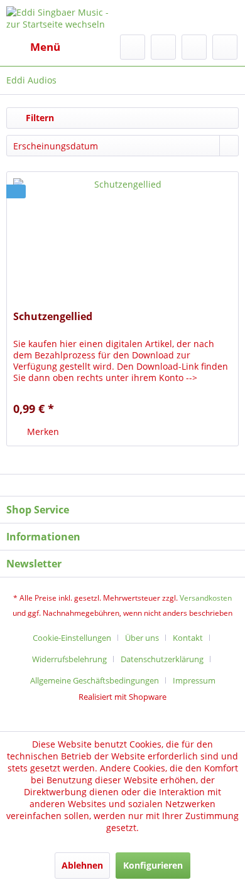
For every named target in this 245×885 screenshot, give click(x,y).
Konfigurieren (153, 865)
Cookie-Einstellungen (72, 637)
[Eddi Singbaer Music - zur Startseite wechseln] (64, 17)
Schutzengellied (52, 316)
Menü (45, 47)
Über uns (142, 637)
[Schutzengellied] (122, 234)
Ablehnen (82, 865)
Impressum (194, 680)
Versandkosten (206, 598)
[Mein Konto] (194, 47)
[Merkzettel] (163, 47)
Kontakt (188, 637)
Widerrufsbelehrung (69, 659)
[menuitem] (33, 47)
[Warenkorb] (224, 47)
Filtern (38, 118)
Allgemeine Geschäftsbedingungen (94, 680)
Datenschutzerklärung (162, 659)
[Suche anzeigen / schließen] (132, 47)
